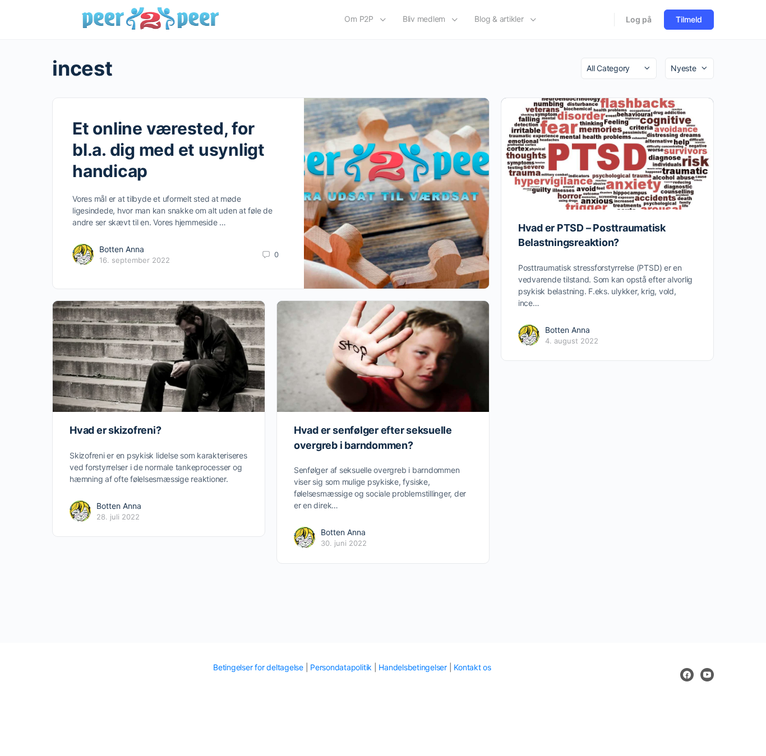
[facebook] (687, 674)
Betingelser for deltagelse (258, 667)
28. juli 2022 (118, 516)
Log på (639, 19)
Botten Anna (121, 249)
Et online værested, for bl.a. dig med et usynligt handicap (168, 149)
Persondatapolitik (341, 667)
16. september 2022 (134, 260)
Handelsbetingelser (413, 667)
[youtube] (707, 674)
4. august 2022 (571, 340)
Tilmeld (689, 19)
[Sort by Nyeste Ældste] (689, 68)
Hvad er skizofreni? (115, 430)
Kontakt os (472, 667)
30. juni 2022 (344, 543)
